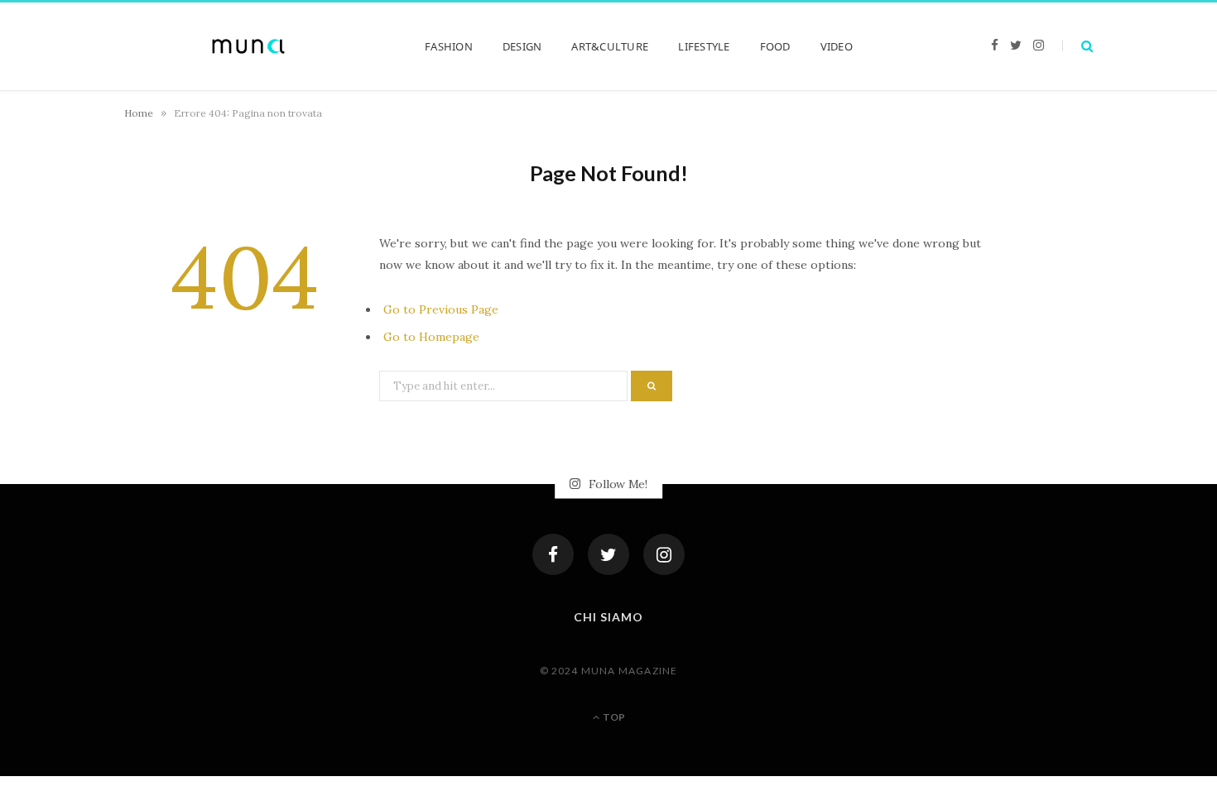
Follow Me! (616, 484)
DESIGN (522, 46)
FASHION (449, 46)
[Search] (1077, 46)
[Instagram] (664, 554)
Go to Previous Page (440, 309)
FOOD (775, 46)
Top (613, 717)
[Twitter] (608, 554)
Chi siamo (608, 617)
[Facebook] (553, 554)
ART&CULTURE (609, 46)
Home (138, 113)
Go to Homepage (431, 336)
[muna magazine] (248, 46)
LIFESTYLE (703, 46)
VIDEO (836, 46)
